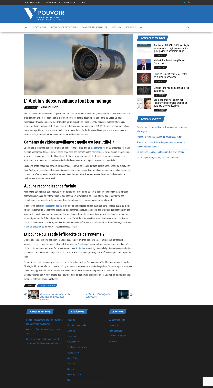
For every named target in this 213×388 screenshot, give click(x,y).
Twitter (184, 2)
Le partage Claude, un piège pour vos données (158, 157)
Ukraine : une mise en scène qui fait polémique (171, 89)
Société (70, 369)
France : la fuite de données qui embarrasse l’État (159, 137)
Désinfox (116, 27)
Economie (71, 336)
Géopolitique (73, 341)
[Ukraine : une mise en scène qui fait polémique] (144, 90)
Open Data (72, 358)
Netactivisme (39, 27)
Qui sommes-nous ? (33, 2)
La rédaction (50, 2)
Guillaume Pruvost (49, 107)
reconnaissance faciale (51, 205)
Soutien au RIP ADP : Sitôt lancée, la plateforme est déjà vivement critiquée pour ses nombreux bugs (171, 48)
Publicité (82, 2)
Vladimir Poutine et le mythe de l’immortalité (169, 62)
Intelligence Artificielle (64, 27)
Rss (189, 2)
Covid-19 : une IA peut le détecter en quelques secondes (170, 75)
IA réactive (80, 248)
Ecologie (71, 330)
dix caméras (96, 147)
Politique (130, 27)
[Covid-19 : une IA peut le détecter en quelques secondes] (144, 78)
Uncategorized (74, 374)
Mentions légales (118, 335)
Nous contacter (66, 2)
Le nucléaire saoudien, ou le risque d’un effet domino (160, 152)
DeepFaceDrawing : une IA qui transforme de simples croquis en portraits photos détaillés (170, 102)
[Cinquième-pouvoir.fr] (26, 27)
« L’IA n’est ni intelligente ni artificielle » (99, 295)
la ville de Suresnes (32, 226)
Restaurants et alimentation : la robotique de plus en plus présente (55, 297)
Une (69, 380)
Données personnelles (94, 27)
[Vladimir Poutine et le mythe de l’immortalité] (144, 64)
